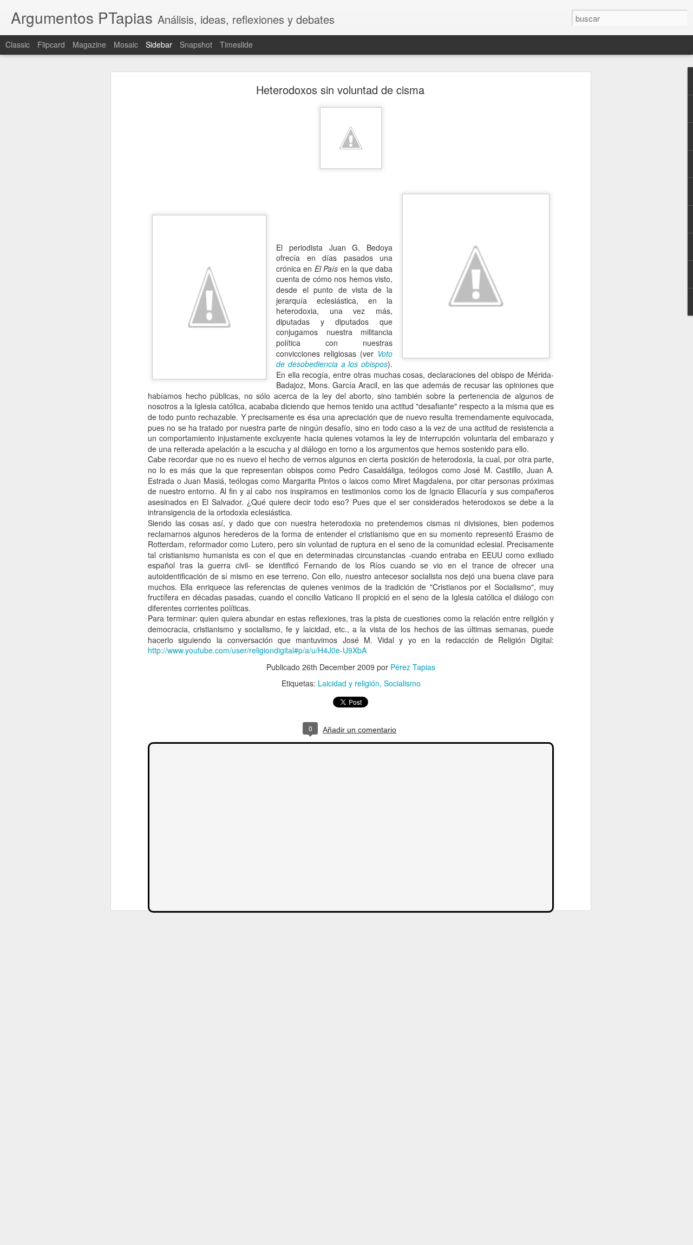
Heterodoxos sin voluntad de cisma (340, 89)
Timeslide (236, 44)
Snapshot (196, 44)
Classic (17, 44)
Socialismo (402, 683)
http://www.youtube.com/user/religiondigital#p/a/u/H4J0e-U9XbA (257, 650)
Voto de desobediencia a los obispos (334, 359)
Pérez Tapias (412, 666)
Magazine (89, 44)
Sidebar (159, 44)
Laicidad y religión (349, 683)
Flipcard (51, 44)
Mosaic (126, 44)
